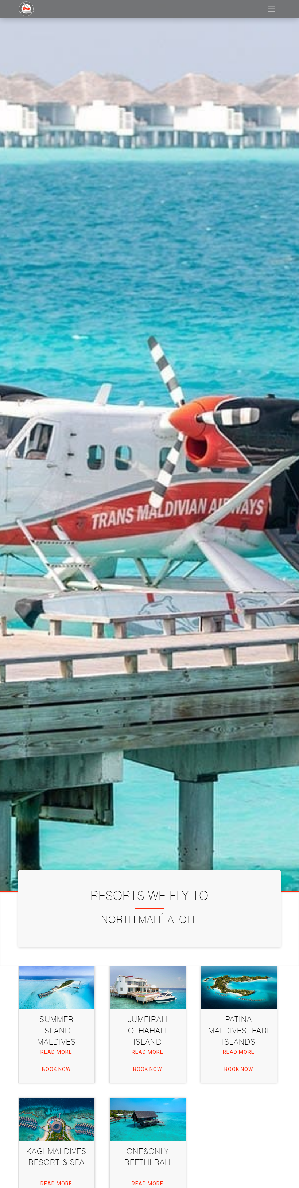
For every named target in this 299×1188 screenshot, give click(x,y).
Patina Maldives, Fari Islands (238, 1030)
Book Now (56, 1069)
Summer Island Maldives (56, 1030)
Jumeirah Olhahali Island (147, 1030)
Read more (56, 1052)
